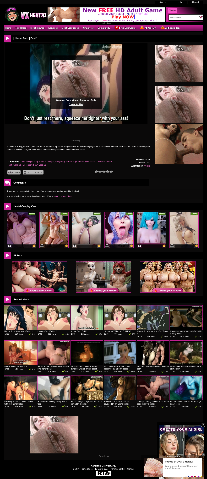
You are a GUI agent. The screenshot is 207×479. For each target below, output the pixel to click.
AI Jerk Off (150, 28)
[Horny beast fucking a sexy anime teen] (54, 399)
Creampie (49, 162)
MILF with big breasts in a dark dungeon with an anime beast (84, 367)
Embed (17, 172)
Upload (195, 2)
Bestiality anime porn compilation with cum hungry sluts (18, 402)
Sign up (162, 2)
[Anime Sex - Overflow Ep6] (20, 364)
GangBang (60, 162)
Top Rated (21, 28)
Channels (88, 28)
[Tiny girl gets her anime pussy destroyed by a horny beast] (120, 364)
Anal (23, 162)
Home (8, 28)
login (56, 196)
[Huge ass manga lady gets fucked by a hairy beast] (186, 329)
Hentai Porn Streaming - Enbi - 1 (18, 331)
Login (179, 2)
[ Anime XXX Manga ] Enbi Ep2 (117, 331)
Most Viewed (37, 28)
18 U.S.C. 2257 (101, 469)
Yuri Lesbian (40, 165)
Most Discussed (70, 28)
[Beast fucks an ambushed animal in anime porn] (186, 364)
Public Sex (17, 165)
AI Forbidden (172, 28)
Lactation (101, 162)
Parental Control (118, 469)
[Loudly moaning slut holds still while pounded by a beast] (153, 399)
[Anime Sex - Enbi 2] (87, 329)
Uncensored (28, 165)
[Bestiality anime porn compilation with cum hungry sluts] (20, 399)
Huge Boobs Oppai (81, 162)
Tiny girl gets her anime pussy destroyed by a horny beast (117, 367)
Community (104, 28)
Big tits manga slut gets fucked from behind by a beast (86, 402)
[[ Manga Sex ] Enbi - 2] (54, 329)
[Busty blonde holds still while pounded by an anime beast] (120, 399)
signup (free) (66, 196)
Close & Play (76, 104)
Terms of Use (87, 469)
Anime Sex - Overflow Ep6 (15, 366)
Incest (93, 162)
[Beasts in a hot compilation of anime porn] (153, 364)
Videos (172, 10)
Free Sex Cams (127, 28)
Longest (53, 28)
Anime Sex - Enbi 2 (79, 331)
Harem (69, 162)
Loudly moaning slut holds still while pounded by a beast (153, 402)
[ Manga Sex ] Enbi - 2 (47, 331)
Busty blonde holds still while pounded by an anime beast (116, 402)
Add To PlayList (35, 172)
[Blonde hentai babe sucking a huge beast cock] (186, 399)
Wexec (147, 166)
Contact (130, 469)
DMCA (76, 469)
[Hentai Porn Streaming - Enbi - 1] (20, 329)
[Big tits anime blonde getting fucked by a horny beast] (54, 364)
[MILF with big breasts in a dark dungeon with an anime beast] (87, 364)
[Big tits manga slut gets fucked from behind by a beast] (87, 399)
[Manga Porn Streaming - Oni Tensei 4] (153, 329)
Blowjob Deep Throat (35, 162)
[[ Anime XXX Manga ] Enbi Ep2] (120, 329)
